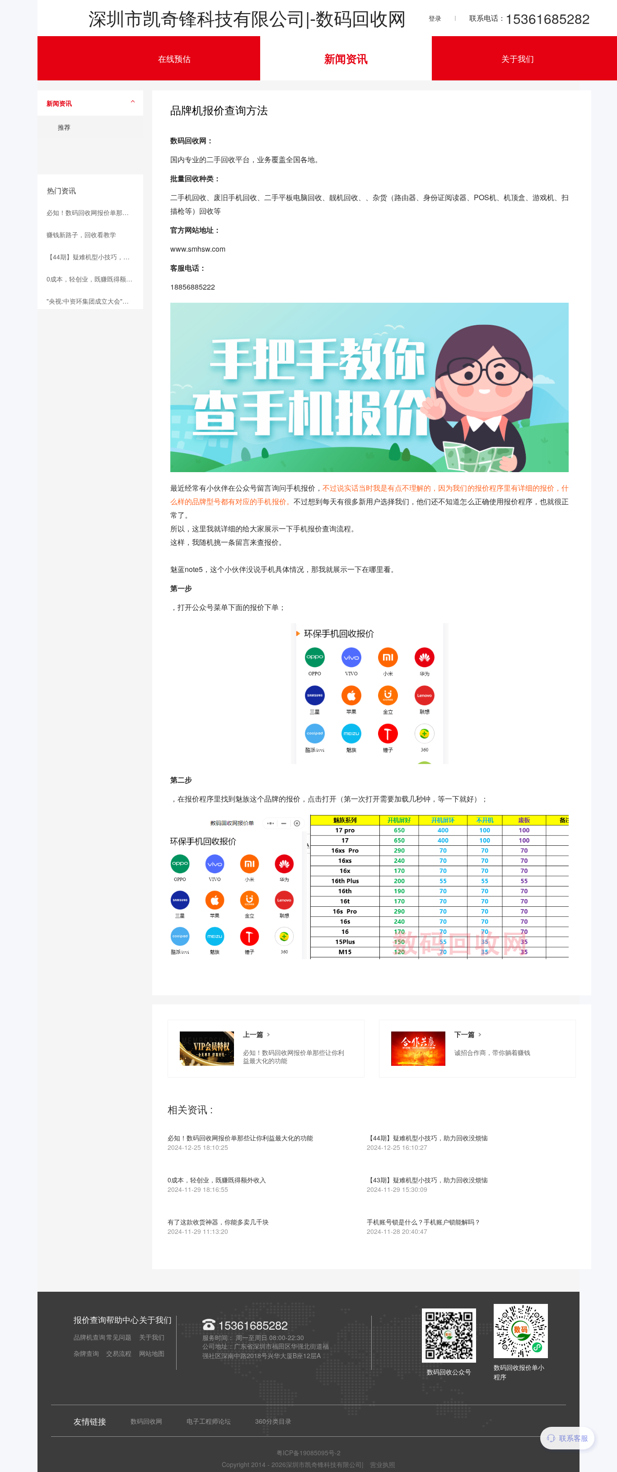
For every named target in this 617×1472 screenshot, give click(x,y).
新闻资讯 (346, 58)
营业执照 (382, 1464)
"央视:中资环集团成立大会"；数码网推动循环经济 (95, 300)
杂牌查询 (86, 1353)
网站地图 (151, 1353)
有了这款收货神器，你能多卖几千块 (218, 1227)
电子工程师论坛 (209, 1420)
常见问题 (118, 1336)
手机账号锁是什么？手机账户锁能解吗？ (424, 1227)
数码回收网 (146, 1420)
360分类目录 (273, 1420)
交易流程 (118, 1353)
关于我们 (517, 58)
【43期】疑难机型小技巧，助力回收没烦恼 (427, 1185)
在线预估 (174, 58)
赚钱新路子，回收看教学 (81, 234)
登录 (435, 18)
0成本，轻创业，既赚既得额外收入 (95, 278)
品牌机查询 (89, 1336)
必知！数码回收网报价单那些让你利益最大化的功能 (95, 212)
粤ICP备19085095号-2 (308, 1452)
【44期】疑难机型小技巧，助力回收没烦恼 (95, 256)
